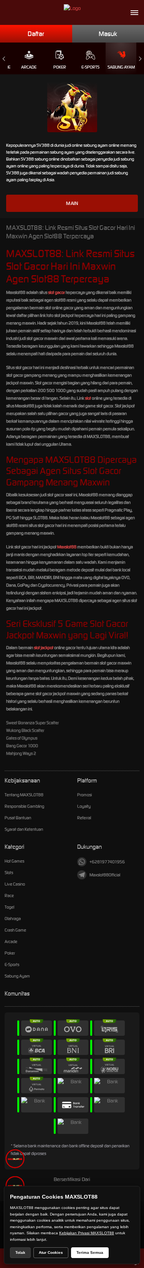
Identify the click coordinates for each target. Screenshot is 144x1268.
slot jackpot (43, 647)
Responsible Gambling (24, 806)
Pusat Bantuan (18, 817)
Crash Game (15, 930)
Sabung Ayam (121, 67)
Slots (9, 872)
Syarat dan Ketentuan (24, 829)
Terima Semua (89, 1252)
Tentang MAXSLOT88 (24, 794)
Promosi (84, 794)
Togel (9, 907)
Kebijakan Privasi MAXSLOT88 (86, 1233)
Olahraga (13, 918)
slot (88, 398)
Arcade (28, 67)
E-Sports (90, 67)
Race (9, 895)
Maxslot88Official (104, 875)
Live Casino (15, 884)
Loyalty (84, 806)
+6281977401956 (107, 861)
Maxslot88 (66, 547)
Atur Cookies (51, 1252)
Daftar (36, 34)
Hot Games (14, 861)
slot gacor (56, 292)
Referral (84, 817)
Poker (59, 67)
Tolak (20, 1252)
